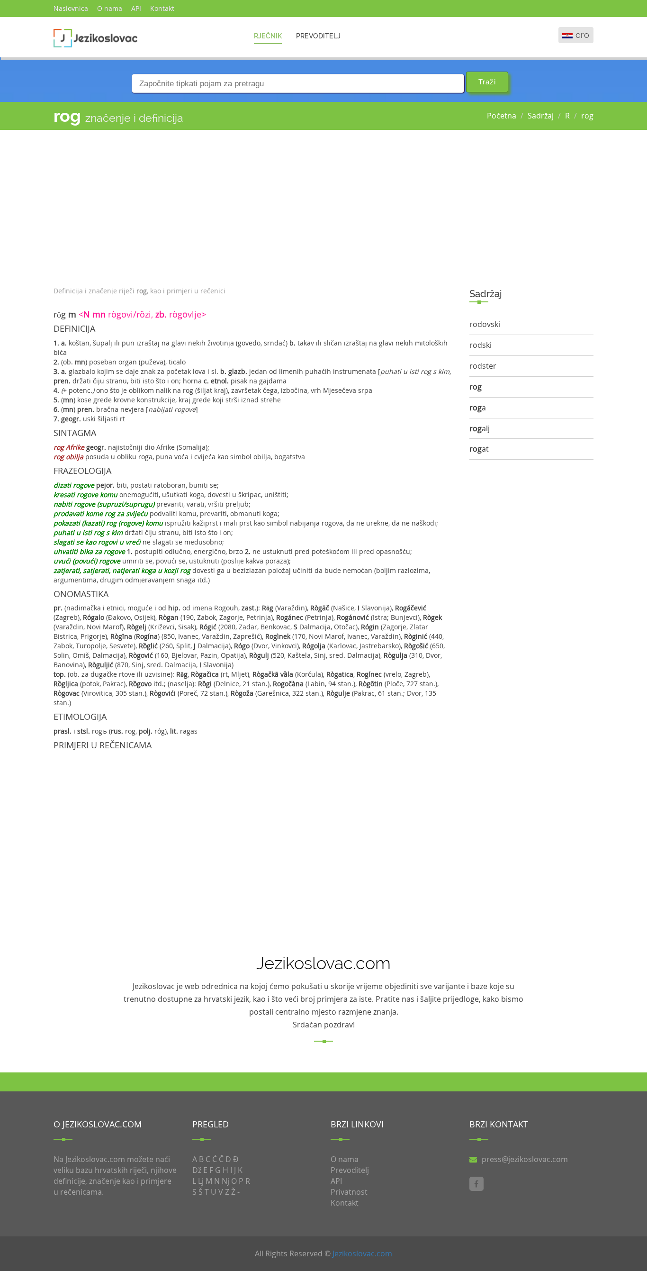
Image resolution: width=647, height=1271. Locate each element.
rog (587, 115)
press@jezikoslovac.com (525, 1159)
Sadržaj (541, 115)
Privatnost (349, 1192)
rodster (482, 366)
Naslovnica (71, 8)
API (136, 8)
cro (582, 35)
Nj (225, 1181)
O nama (109, 8)
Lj (201, 1181)
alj (479, 428)
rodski (480, 345)
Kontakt (162, 8)
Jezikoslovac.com (362, 1253)
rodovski (484, 324)
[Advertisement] (254, 205)
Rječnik (268, 36)
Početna (501, 115)
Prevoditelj (318, 36)
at (479, 449)
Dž (196, 1170)
